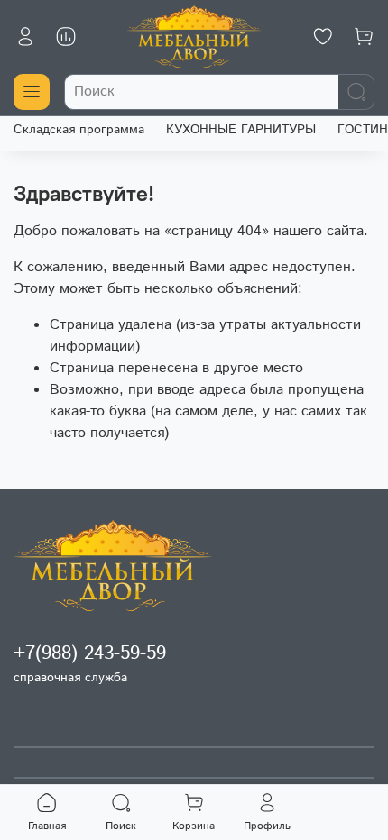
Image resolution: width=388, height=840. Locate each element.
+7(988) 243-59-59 (90, 653)
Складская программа (79, 130)
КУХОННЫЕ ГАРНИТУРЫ (241, 130)
